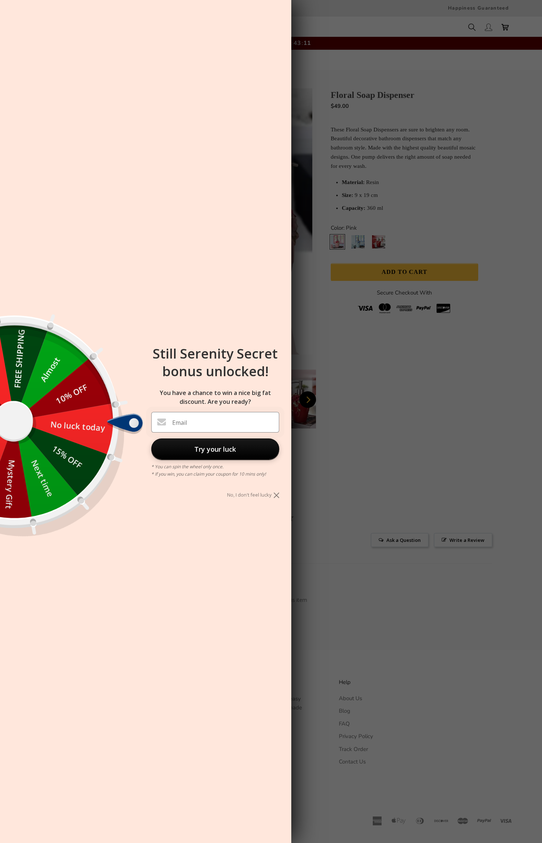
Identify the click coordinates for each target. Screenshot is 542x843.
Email (179, 423)
